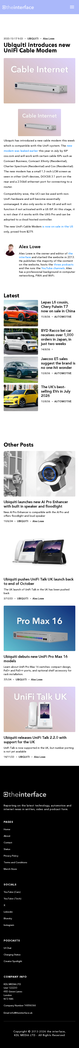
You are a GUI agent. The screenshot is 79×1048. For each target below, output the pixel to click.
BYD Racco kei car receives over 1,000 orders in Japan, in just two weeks (57, 337)
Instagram (9, 924)
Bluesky (8, 918)
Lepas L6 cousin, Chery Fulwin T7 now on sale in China (58, 306)
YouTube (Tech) (12, 898)
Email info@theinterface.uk (18, 1012)
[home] (21, 7)
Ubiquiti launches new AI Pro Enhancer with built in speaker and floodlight (36, 504)
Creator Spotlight (13, 961)
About (7, 835)
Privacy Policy (11, 855)
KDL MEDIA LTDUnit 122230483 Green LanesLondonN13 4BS (13, 991)
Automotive (62, 316)
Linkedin (8, 911)
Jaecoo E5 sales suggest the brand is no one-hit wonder (58, 363)
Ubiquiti (33, 38)
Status (7, 849)
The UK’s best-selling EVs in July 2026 (55, 391)
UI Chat (7, 947)
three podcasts (63, 264)
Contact (8, 842)
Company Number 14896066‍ (20, 1005)
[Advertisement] (39, 25)
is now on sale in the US (57, 226)
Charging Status (12, 954)
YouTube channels (53, 268)
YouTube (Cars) (12, 891)
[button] (72, 7)
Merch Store (10, 868)
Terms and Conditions (15, 862)
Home (7, 829)
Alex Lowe (48, 38)
